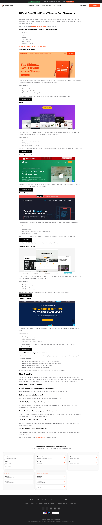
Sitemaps (59, 503)
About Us (37, 5)
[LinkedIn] (59, 508)
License (26, 503)
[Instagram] (51, 508)
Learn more (83, 522)
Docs (54, 5)
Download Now (25, 99)
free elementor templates (39, 26)
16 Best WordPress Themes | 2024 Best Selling (33, 46)
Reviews (59, 5)
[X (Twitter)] (47, 508)
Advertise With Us (73, 503)
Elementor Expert (41, 437)
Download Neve (25, 295)
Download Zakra (26, 189)
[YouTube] (55, 508)
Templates (31, 5)
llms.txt (65, 503)
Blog (43, 5)
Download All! (95, 5)
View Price (69, 1)
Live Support (83, 5)
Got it (90, 522)
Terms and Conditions (49, 503)
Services (48, 5)
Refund (40, 503)
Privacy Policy (33, 503)
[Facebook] (43, 508)
